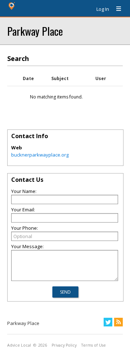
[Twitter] (108, 322)
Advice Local (19, 345)
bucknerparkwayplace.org (40, 154)
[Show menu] (116, 9)
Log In (102, 9)
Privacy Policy (64, 345)
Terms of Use (93, 345)
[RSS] (118, 322)
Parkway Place (35, 31)
